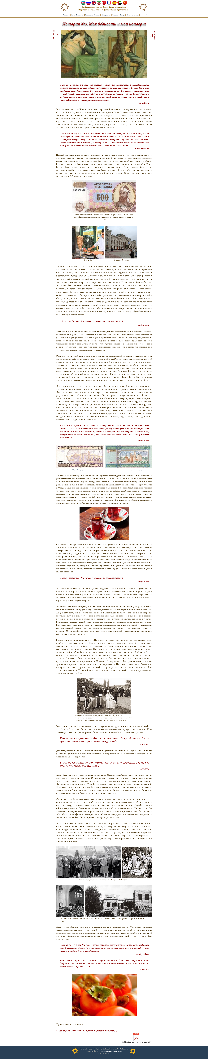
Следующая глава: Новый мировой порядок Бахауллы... (86, 1030)
